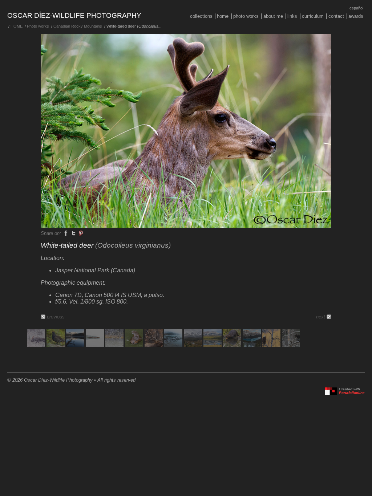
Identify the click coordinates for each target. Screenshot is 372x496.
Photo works (246, 16)
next (320, 317)
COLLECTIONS (201, 16)
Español (356, 8)
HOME (223, 16)
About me (273, 16)
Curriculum (313, 16)
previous (56, 317)
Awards (355, 16)
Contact (336, 16)
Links (292, 16)
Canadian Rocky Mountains (77, 26)
